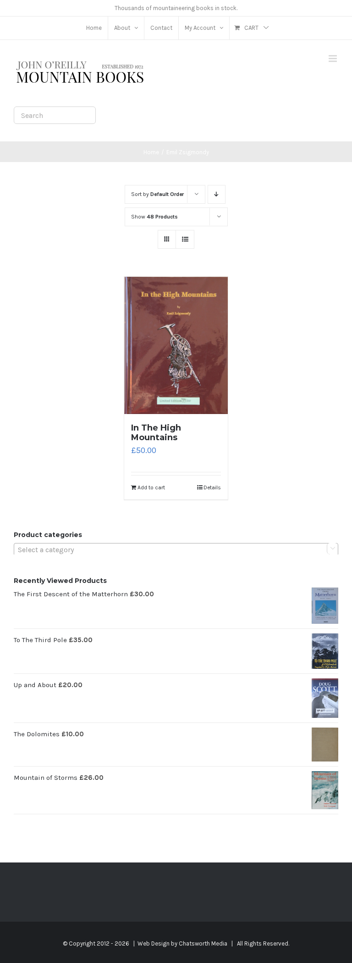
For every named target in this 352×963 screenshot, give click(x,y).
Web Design (154, 943)
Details (212, 487)
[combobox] (176, 549)
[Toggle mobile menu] (333, 58)
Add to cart (151, 487)
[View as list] (185, 239)
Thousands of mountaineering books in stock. (176, 8)
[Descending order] (217, 194)
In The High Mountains (156, 433)
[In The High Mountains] (176, 345)
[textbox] (176, 549)
